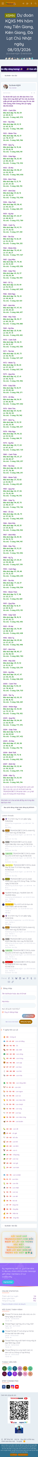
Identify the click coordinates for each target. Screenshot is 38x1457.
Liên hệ (16, 1439)
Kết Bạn (7, 913)
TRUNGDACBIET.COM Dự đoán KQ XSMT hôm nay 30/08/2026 (20, 928)
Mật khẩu (5, 1001)
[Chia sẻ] (31, 93)
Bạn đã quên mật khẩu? (11, 1009)
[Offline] (4, 85)
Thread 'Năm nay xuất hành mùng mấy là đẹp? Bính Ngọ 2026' (20, 1342)
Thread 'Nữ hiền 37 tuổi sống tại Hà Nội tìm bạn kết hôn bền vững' (19, 1332)
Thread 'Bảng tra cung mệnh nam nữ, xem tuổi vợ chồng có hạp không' (19, 1351)
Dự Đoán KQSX (14, 54)
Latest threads (8, 815)
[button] (2, 1439)
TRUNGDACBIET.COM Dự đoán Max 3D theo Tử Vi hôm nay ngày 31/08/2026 (20, 867)
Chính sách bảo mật (8, 1441)
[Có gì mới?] (31, 3)
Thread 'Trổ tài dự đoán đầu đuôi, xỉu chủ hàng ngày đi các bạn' (20, 1315)
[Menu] (2, 3)
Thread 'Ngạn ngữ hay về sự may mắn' (19, 1324)
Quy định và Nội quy (27, 1439)
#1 (34, 93)
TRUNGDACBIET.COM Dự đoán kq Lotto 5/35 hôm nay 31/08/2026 (20, 854)
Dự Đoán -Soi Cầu (11, 839)
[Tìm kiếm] (35, 3)
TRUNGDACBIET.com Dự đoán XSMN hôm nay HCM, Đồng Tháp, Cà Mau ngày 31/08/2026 (20, 881)
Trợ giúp (19, 1441)
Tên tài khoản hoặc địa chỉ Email (14, 994)
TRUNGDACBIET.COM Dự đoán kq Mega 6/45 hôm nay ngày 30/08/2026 (20, 964)
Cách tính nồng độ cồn (8, 1395)
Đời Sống (8, 827)
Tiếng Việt (9, 1439)
